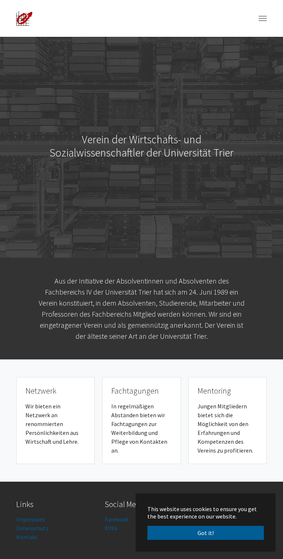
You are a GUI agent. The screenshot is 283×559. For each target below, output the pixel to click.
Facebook (117, 519)
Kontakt (27, 537)
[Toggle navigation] (263, 18)
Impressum (30, 519)
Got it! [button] (206, 533)
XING (111, 528)
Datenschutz (32, 528)
